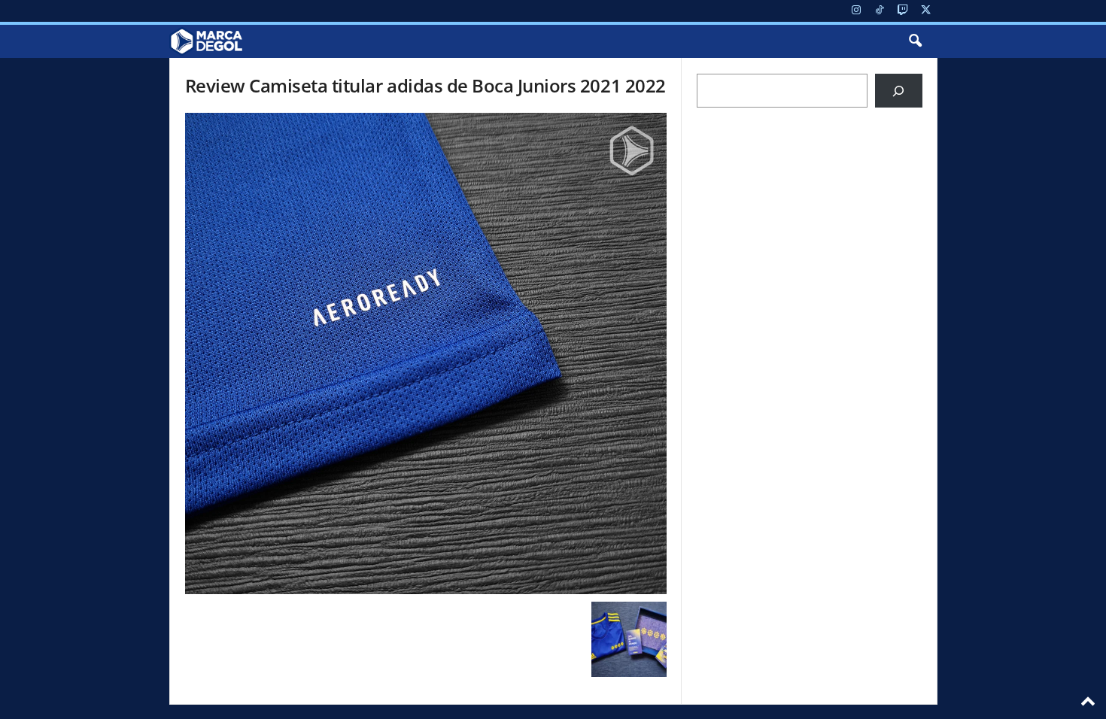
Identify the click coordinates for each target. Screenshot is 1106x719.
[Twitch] (903, 11)
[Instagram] (856, 11)
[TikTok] (880, 11)
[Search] (898, 91)
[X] (926, 11)
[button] (914, 41)
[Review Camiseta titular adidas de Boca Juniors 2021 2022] (426, 353)
